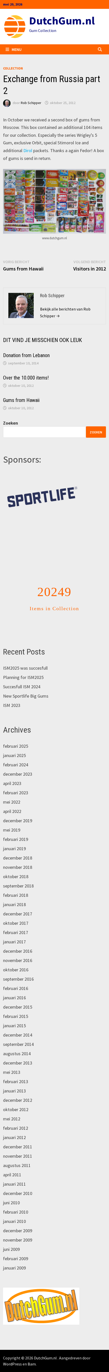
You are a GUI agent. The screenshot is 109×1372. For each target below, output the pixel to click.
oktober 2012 (15, 1099)
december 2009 (17, 1220)
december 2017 (17, 903)
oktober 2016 (15, 959)
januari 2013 (14, 1080)
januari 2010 (14, 1211)
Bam (32, 1353)
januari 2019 (14, 838)
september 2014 (18, 1034)
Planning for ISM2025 (23, 667)
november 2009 (17, 1229)
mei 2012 (11, 1108)
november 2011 (17, 1146)
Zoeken (10, 423)
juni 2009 (11, 1239)
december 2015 (17, 997)
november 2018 (17, 857)
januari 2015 (14, 1015)
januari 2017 (14, 931)
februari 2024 (15, 754)
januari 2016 (14, 987)
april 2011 (12, 1164)
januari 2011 (14, 1174)
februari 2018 (15, 885)
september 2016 (18, 969)
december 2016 (17, 941)
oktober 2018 (15, 866)
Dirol (27, 150)
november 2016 (17, 950)
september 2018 (18, 875)
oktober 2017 (15, 913)
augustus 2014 (17, 1043)
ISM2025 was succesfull (25, 658)
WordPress (12, 1353)
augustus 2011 (17, 1155)
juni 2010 (11, 1192)
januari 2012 (14, 1127)
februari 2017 (15, 922)
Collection (13, 68)
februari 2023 (15, 782)
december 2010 (17, 1183)
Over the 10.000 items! (26, 378)
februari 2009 (15, 1248)
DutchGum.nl (62, 20)
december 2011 (17, 1136)
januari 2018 (14, 894)
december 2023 (17, 764)
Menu (17, 49)
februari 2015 (15, 1006)
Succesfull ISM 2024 (21, 676)
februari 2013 (15, 1071)
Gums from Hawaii (21, 400)
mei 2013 (11, 1062)
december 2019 (17, 810)
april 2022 (12, 801)
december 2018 (17, 847)
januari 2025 (14, 745)
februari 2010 (15, 1202)
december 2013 (17, 1052)
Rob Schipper (31, 102)
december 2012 (17, 1090)
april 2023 (12, 773)
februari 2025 (15, 736)
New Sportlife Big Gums (25, 686)
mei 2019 (11, 819)
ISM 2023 (11, 695)
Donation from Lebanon (26, 355)
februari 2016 (15, 978)
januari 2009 (14, 1257)
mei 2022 (11, 792)
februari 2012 (15, 1118)
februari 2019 (15, 829)
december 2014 (17, 1024)
